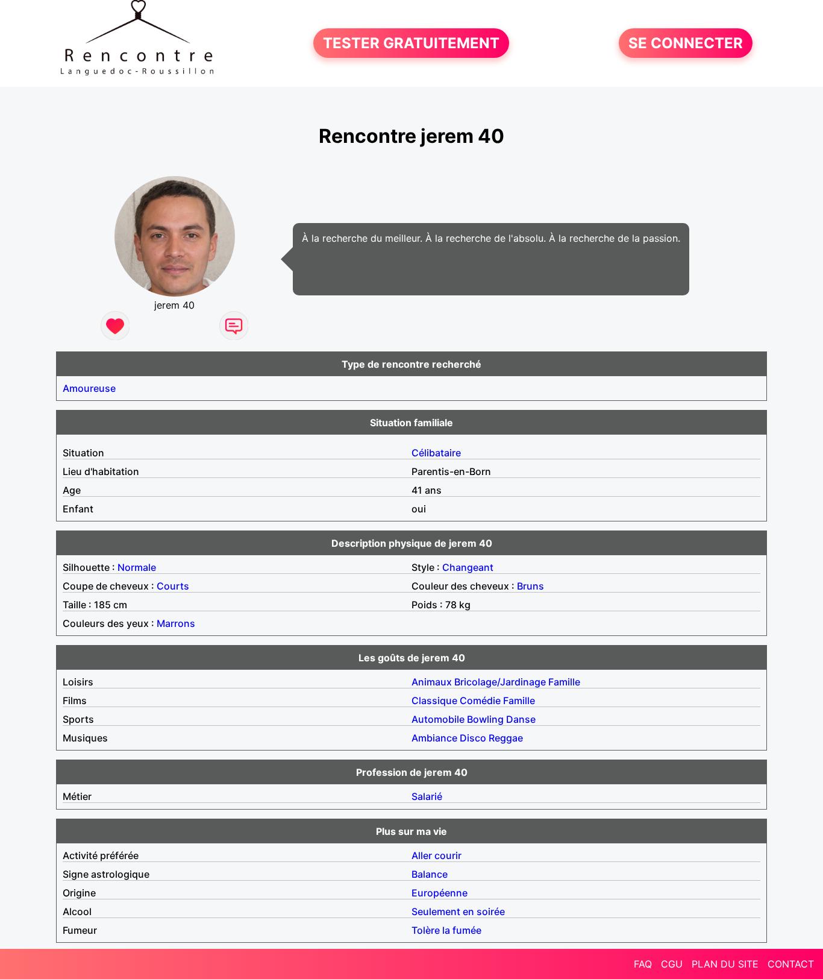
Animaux (431, 682)
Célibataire (436, 453)
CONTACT (791, 964)
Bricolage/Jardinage (500, 682)
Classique (434, 700)
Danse (521, 719)
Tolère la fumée (446, 930)
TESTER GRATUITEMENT (411, 43)
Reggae (506, 738)
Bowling (485, 719)
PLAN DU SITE (725, 964)
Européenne (439, 893)
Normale (136, 567)
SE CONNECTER (685, 43)
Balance (429, 874)
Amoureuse (89, 388)
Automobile (438, 719)
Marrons (176, 623)
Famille (564, 682)
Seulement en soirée (458, 911)
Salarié (426, 796)
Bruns (530, 586)
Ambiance (434, 738)
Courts (173, 586)
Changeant (467, 567)
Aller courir (436, 855)
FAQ (643, 964)
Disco (473, 738)
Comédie (480, 700)
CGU (672, 964)
